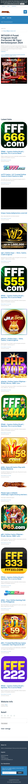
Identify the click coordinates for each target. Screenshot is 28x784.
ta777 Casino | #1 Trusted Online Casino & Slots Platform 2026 (13, 175)
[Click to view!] (14, 70)
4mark (18, 780)
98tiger (6, 704)
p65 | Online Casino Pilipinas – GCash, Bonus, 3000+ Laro (12, 535)
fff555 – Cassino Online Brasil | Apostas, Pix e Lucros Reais (12, 296)
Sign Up (3, 6)
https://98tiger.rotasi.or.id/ (9, 31)
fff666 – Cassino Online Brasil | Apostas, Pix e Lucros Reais (12, 152)
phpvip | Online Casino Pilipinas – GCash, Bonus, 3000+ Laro (13, 382)
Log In (8, 6)
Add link (9, 17)
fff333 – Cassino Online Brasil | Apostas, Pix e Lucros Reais (12, 578)
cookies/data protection (13, 4)
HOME (3, 17)
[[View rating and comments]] (6, 182)
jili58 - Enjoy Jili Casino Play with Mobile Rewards (13, 468)
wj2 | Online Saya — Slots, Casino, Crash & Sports (14, 254)
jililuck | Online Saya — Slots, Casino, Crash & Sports (12, 339)
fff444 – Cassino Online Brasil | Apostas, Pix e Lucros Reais (12, 425)
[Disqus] (14, 100)
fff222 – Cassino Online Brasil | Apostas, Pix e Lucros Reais (12, 687)
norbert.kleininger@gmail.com (7, 759)
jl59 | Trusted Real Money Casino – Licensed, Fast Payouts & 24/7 (13, 644)
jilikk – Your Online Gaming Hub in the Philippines (13, 601)
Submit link (14, 6)
